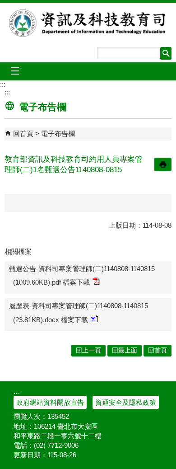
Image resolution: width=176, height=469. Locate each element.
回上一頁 (88, 350)
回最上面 (124, 350)
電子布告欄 (58, 133)
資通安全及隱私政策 (125, 402)
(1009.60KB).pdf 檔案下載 (51, 282)
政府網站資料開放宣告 (50, 402)
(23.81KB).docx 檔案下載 (50, 320)
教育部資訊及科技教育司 (88, 23)
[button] (165, 53)
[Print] (162, 164)
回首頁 (23, 133)
